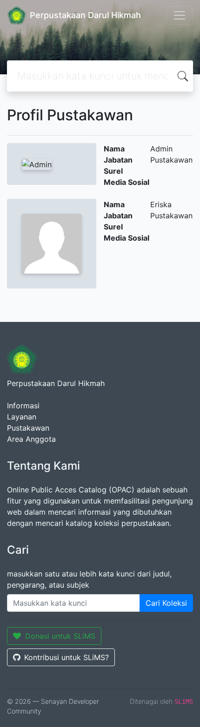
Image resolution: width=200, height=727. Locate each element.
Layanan (21, 416)
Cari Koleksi (166, 603)
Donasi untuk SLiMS (60, 636)
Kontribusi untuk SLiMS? (66, 657)
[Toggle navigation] (180, 15)
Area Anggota (31, 439)
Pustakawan (28, 427)
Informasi (23, 405)
